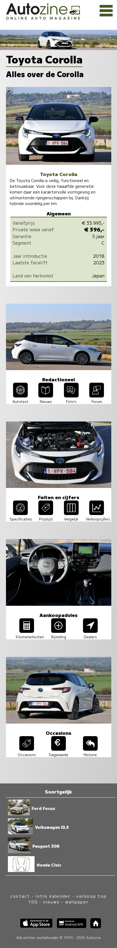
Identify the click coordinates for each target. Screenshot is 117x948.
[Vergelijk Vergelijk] (71, 513)
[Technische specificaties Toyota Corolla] (20, 513)
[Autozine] (58, 10)
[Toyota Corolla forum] (96, 395)
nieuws (51, 902)
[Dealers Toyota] (90, 631)
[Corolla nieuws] (45, 395)
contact (20, 896)
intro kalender (53, 896)
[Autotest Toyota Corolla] (20, 395)
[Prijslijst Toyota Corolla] (45, 513)
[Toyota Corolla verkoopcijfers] (96, 513)
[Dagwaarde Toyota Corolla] (58, 748)
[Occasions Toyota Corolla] (26, 748)
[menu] (106, 10)
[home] (93, 926)
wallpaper (77, 902)
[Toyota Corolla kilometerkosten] (26, 631)
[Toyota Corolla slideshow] (71, 395)
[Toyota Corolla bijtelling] (58, 631)
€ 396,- (94, 229)
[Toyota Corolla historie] (90, 748)
